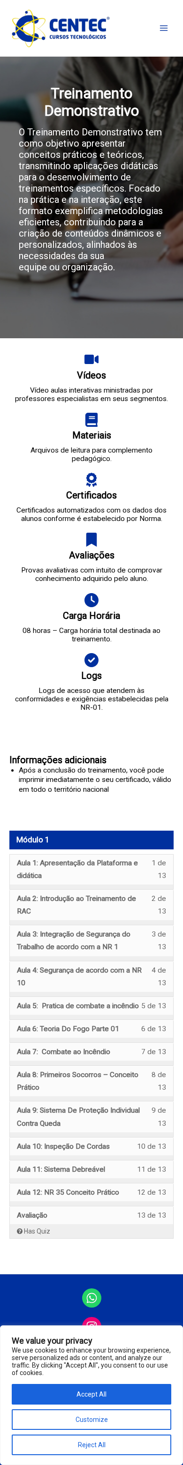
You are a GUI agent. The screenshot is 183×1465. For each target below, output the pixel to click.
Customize (92, 1419)
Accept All (91, 1394)
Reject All (92, 1445)
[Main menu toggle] (164, 28)
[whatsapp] (91, 1298)
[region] (91, 1395)
